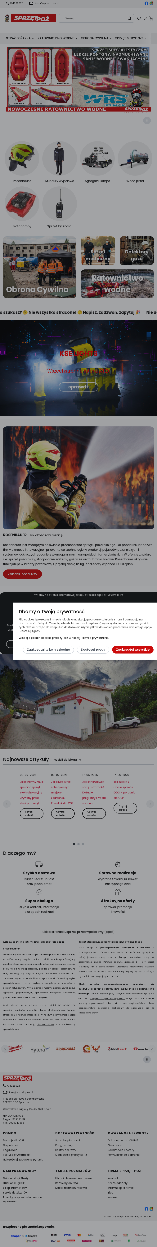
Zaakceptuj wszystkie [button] (133, 650)
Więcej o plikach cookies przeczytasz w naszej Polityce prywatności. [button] (64, 638)
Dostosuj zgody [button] (93, 650)
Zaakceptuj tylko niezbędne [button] (48, 650)
